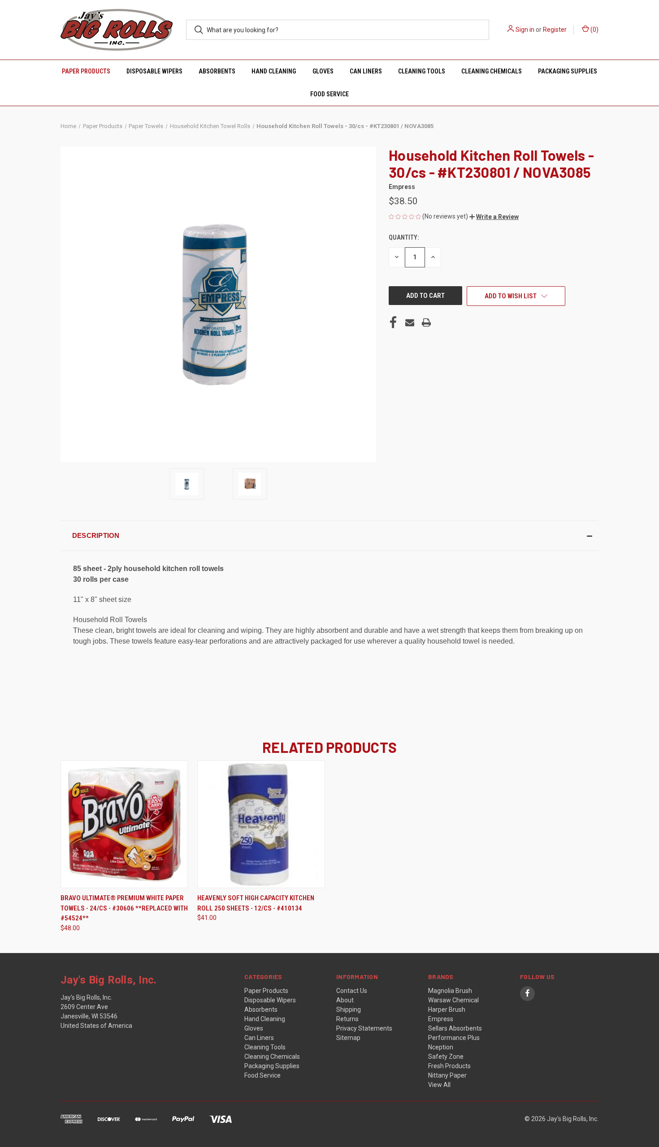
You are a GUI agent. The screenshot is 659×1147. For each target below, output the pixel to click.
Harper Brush (446, 1009)
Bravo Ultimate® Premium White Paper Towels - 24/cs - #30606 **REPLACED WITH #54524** (124, 908)
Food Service (329, 94)
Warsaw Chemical (453, 1000)
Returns (347, 1018)
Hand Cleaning (273, 71)
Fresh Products (449, 1066)
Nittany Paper (447, 1075)
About (345, 1000)
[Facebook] (393, 322)
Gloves (323, 71)
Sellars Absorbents (455, 1028)
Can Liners (366, 71)
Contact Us (351, 990)
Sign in (525, 29)
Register (555, 29)
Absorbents (217, 71)
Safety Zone (446, 1056)
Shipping (348, 1009)
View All (439, 1084)
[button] (494, 216)
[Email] (409, 322)
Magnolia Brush (450, 990)
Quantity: (404, 237)
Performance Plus (454, 1037)
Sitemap (348, 1037)
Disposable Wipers (154, 71)
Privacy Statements (364, 1028)
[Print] (426, 322)
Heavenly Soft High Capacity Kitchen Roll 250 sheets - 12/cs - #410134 (255, 903)
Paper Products (86, 71)
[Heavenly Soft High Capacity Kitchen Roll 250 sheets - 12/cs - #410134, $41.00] (261, 824)
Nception (440, 1047)
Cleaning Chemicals (491, 71)
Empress (440, 1018)
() (593, 29)
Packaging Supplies (567, 71)
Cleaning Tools (421, 71)
